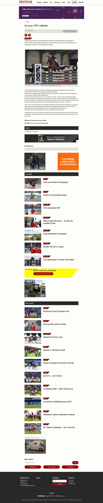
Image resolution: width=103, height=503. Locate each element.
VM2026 (45, 308)
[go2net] (51, 496)
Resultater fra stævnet (32, 131)
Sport (45, 191)
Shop (69, 2)
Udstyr (64, 2)
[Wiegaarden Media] (61, 496)
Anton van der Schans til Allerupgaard (39, 123)
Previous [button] (28, 68)
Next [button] (74, 68)
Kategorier (33, 467)
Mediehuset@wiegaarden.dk (27, 485)
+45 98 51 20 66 (23, 483)
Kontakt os (71, 482)
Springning (27, 38)
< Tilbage (27, 22)
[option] (51, 68)
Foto (51, 2)
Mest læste (70, 467)
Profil (45, 179)
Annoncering (72, 483)
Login (73, 2)
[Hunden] (41, 496)
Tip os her (71, 480)
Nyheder (46, 2)
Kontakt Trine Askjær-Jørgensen (43, 273)
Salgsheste (57, 2)
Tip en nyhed (51, 467)
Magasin (39, 2)
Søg (75, 462)
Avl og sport (46, 334)
